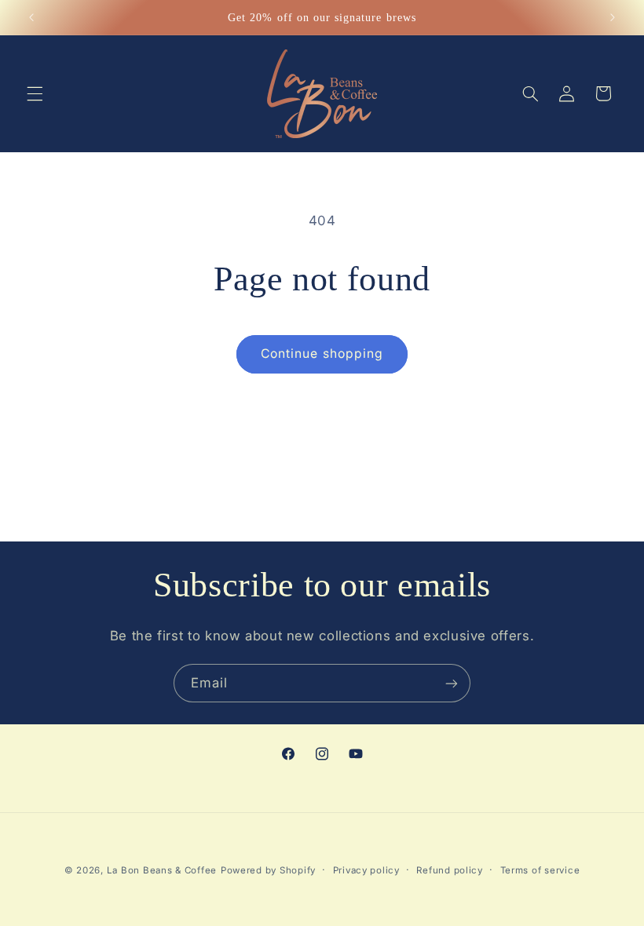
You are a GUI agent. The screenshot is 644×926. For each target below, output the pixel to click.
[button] (34, 93)
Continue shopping (322, 353)
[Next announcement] (612, 17)
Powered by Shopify (268, 870)
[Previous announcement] (31, 17)
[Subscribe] (452, 683)
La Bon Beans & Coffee (162, 870)
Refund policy (449, 870)
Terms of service (540, 870)
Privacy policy (366, 870)
